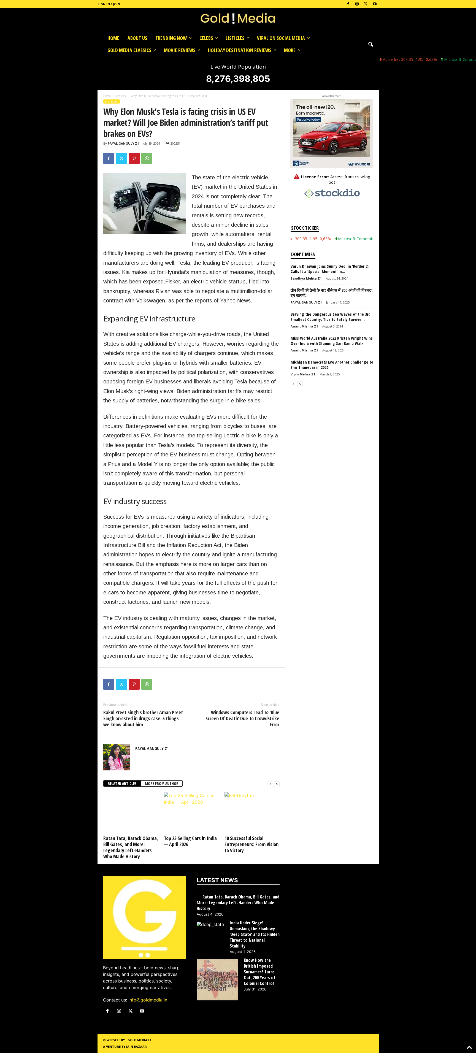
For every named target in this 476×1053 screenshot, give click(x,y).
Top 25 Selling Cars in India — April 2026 (190, 841)
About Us (137, 38)
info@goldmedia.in (147, 1000)
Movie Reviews (179, 50)
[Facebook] (348, 4)
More (290, 50)
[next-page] (277, 784)
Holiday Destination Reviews (239, 50)
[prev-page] (270, 784)
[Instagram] (357, 4)
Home (113, 38)
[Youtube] (374, 4)
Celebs (206, 38)
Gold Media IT (140, 1040)
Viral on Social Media (281, 38)
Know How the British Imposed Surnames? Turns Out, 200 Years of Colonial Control (259, 971)
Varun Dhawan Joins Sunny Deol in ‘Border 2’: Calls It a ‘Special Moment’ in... (330, 268)
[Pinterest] (134, 158)
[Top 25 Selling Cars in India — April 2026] (191, 812)
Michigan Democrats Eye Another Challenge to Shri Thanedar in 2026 (332, 364)
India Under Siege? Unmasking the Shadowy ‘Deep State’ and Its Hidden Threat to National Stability (255, 934)
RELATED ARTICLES (122, 783)
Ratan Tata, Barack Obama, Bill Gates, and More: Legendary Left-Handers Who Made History (130, 847)
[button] (370, 44)
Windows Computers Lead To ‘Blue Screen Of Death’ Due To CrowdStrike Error (242, 718)
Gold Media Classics (129, 50)
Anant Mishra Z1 (304, 326)
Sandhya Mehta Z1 (306, 278)
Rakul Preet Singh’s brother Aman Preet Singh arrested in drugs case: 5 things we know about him (143, 718)
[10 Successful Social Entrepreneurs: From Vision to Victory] (252, 812)
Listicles (235, 38)
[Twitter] (366, 4)
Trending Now (171, 38)
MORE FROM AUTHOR (161, 783)
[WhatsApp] (146, 158)
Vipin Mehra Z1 (303, 374)
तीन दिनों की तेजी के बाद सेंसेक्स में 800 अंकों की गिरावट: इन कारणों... (332, 292)
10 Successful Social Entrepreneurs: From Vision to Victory (251, 844)
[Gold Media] (238, 20)
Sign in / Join (109, 4)
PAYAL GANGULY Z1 (123, 143)
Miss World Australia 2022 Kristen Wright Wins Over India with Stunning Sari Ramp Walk (332, 340)
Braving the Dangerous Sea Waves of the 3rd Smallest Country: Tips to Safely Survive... (330, 316)
